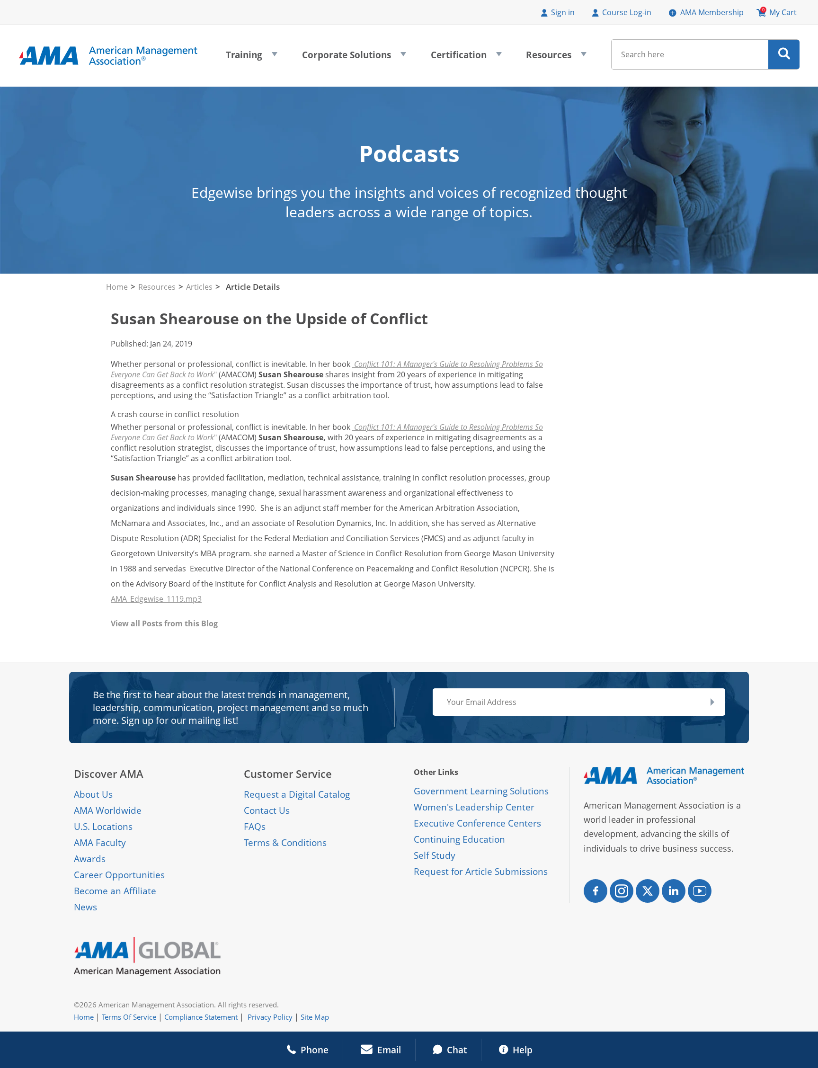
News (85, 907)
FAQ (252, 826)
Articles (199, 287)
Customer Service (288, 774)
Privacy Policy (270, 1017)
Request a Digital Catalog (297, 794)
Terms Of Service (129, 1017)
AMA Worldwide (108, 810)
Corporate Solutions (354, 57)
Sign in (563, 12)
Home (117, 287)
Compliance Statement (201, 1017)
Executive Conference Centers (477, 823)
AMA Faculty (100, 843)
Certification (466, 57)
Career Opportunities (119, 875)
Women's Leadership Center (474, 807)
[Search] (784, 54)
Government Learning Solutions (481, 791)
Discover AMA (108, 774)
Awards (90, 859)
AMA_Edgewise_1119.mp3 (156, 599)
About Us (93, 794)
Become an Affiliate (115, 891)
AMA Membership (712, 12)
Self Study (434, 855)
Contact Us (267, 810)
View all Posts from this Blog (164, 623)
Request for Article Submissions (481, 871)
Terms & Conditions (285, 843)
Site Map (315, 1017)
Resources (556, 57)
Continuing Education (459, 839)
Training (251, 57)
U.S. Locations (103, 826)
